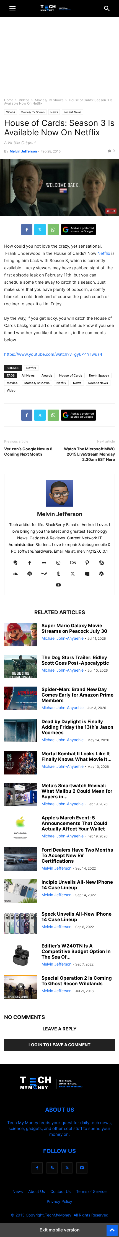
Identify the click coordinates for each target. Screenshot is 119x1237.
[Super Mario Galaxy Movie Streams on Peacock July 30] (20, 635)
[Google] (78, 229)
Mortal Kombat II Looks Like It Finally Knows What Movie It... (77, 756)
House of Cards (70, 375)
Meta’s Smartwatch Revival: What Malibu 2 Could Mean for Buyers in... (77, 791)
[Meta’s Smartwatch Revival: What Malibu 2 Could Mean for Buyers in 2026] (20, 795)
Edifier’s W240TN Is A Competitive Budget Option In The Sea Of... (76, 951)
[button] (12, 8)
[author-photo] (59, 506)
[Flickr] (44, 563)
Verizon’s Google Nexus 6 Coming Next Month (28, 451)
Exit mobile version (60, 1230)
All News (28, 375)
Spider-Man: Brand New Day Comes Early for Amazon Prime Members (77, 695)
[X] (40, 229)
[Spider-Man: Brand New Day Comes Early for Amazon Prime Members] (20, 699)
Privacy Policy (59, 1201)
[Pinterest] (87, 563)
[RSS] (52, 1167)
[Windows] (87, 574)
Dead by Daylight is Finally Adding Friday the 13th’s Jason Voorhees (77, 727)
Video (11, 390)
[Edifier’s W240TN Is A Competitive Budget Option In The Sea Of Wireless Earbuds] (20, 955)
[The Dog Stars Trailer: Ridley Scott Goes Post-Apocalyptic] (20, 667)
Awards (47, 375)
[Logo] (59, 1093)
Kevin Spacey (99, 375)
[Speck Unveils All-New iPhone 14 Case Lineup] (20, 923)
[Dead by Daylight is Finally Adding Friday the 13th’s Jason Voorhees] (20, 731)
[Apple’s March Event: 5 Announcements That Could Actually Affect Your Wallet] (20, 827)
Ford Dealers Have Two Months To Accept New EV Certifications (77, 855)
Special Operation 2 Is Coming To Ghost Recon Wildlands (77, 980)
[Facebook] (26, 229)
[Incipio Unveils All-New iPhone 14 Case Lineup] (20, 891)
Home (8, 100)
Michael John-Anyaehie (63, 638)
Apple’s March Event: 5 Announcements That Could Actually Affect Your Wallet (74, 823)
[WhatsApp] (53, 229)
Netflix (103, 253)
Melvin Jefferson (23, 151)
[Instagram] (58, 563)
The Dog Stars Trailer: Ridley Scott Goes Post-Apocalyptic (75, 660)
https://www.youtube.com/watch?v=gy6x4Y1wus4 (53, 354)
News (54, 112)
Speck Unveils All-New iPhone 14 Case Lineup (77, 916)
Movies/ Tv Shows (49, 100)
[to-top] (112, 1228)
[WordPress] (101, 574)
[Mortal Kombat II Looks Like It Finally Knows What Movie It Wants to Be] (20, 763)
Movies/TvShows (37, 383)
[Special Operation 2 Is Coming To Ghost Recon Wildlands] (20, 987)
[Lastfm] (72, 563)
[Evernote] (15, 563)
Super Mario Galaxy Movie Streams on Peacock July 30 (74, 628)
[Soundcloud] (15, 574)
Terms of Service (91, 1191)
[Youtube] (58, 585)
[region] (59, 59)
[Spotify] (29, 574)
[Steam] (44, 574)
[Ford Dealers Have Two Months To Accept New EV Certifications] (20, 859)
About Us (36, 1191)
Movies (12, 383)
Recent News (72, 112)
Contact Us (60, 1191)
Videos (24, 100)
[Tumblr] (58, 574)
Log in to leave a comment (59, 1044)
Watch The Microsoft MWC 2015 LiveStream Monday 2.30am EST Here (89, 454)
